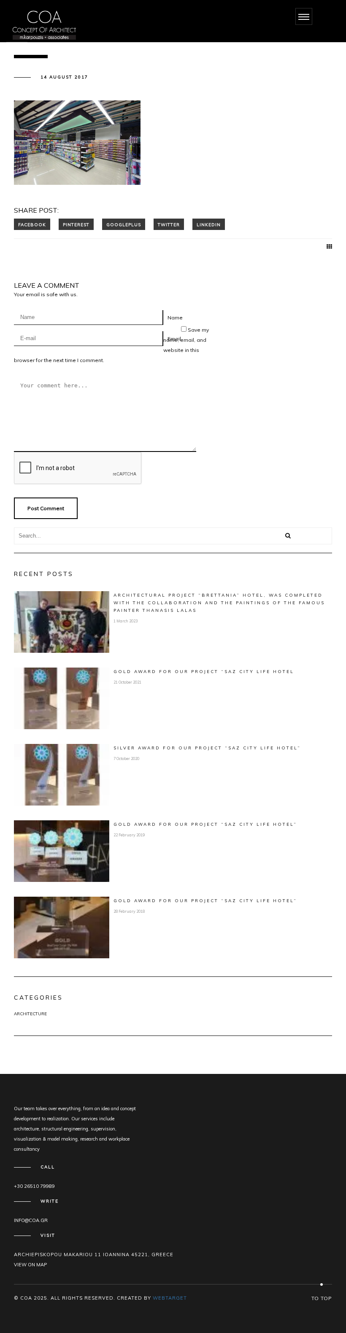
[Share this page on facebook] (32, 224)
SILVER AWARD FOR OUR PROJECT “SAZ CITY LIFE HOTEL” (207, 748)
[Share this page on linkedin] (208, 224)
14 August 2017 (64, 77)
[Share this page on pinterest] (76, 224)
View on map (30, 1265)
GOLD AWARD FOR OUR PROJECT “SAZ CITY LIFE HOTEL (204, 671)
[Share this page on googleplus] (123, 224)
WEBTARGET (170, 1298)
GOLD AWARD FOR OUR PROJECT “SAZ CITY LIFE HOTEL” (205, 824)
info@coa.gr (31, 1220)
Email (174, 338)
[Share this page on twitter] (169, 224)
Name (175, 317)
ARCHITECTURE (30, 1014)
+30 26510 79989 (34, 1186)
